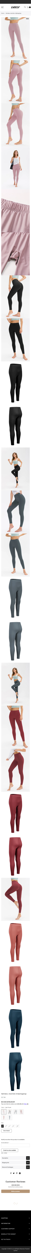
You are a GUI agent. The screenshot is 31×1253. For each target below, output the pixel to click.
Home (2, 13)
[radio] (3, 1111)
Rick (16, 1250)
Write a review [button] (15, 1191)
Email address (5, 1142)
